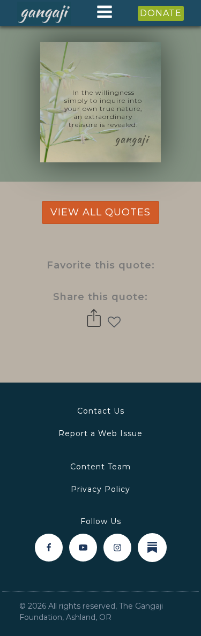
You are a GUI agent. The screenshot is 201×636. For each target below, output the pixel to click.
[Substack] (152, 547)
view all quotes (100, 212)
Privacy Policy (100, 489)
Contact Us (100, 411)
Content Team (100, 467)
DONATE (161, 13)
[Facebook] (49, 547)
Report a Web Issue (100, 433)
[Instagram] (117, 547)
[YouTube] (83, 547)
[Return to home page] (44, 13)
